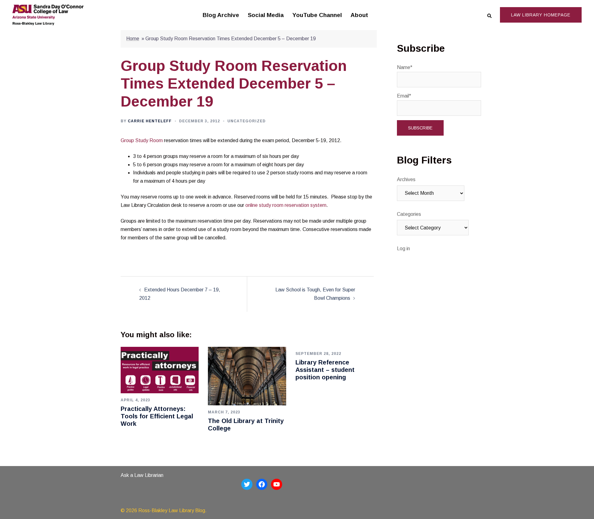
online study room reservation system (285, 205)
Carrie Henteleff (150, 121)
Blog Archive (221, 15)
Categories (409, 214)
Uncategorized (246, 121)
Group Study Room (142, 140)
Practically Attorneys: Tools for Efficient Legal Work (157, 416)
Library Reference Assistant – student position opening (325, 370)
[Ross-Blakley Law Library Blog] (48, 14)
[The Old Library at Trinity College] (247, 375)
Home (132, 38)
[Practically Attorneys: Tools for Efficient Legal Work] (160, 369)
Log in (403, 248)
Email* (404, 95)
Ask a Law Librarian (142, 475)
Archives (406, 179)
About (359, 15)
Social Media (266, 15)
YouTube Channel (317, 15)
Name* (404, 67)
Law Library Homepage (540, 14)
